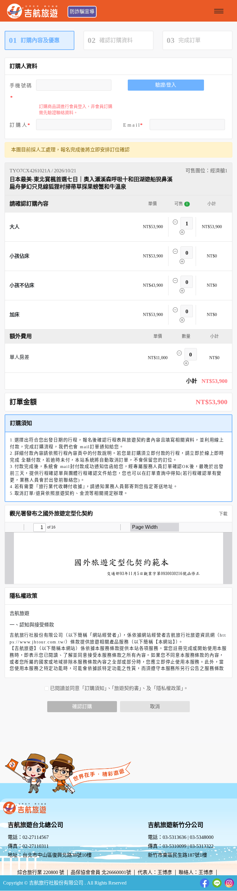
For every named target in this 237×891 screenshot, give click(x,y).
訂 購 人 (18, 125)
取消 (155, 706)
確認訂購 (82, 706)
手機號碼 (20, 85)
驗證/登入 (165, 85)
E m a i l (131, 125)
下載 (222, 513)
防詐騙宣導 (82, 11)
